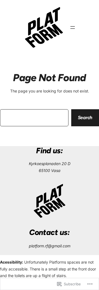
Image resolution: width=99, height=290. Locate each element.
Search (85, 117)
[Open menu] (72, 27)
